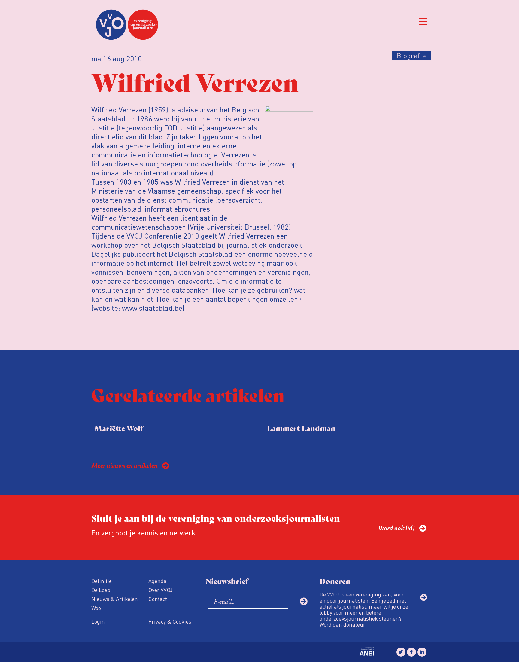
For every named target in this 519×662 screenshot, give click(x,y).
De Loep (100, 589)
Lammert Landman (301, 428)
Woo (96, 607)
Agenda (157, 580)
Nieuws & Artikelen (114, 598)
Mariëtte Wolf (118, 428)
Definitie (101, 580)
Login (98, 621)
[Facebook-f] (411, 652)
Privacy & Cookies (169, 621)
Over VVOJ (160, 589)
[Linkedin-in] (421, 652)
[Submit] (304, 601)
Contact (157, 598)
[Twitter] (400, 652)
